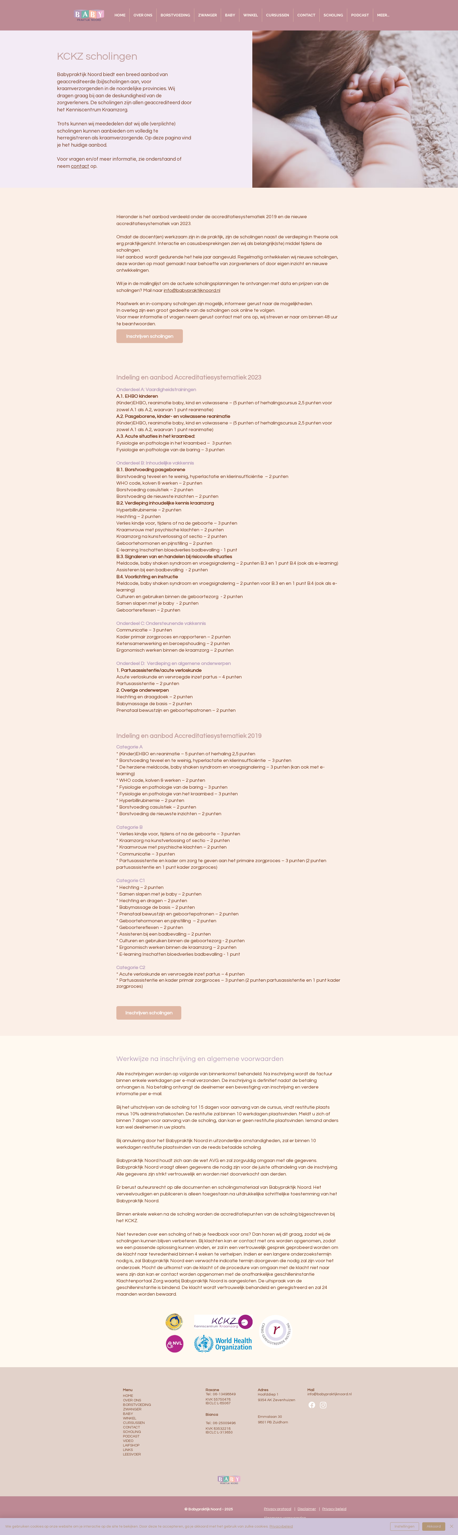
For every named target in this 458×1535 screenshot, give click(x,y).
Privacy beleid (334, 1509)
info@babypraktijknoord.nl (192, 290)
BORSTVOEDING (137, 1405)
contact (80, 166)
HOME (128, 1396)
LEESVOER (132, 1454)
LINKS (128, 1450)
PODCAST (131, 1436)
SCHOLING (132, 1432)
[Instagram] (323, 1405)
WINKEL (129, 1418)
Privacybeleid (281, 1526)
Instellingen (405, 1526)
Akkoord (434, 1526)
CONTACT (131, 1427)
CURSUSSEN (134, 1423)
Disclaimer (307, 1509)
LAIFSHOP (131, 1445)
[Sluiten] (451, 1526)
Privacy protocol (277, 1509)
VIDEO (128, 1441)
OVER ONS (132, 1400)
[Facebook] (311, 1405)
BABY (128, 1414)
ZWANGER (132, 1409)
